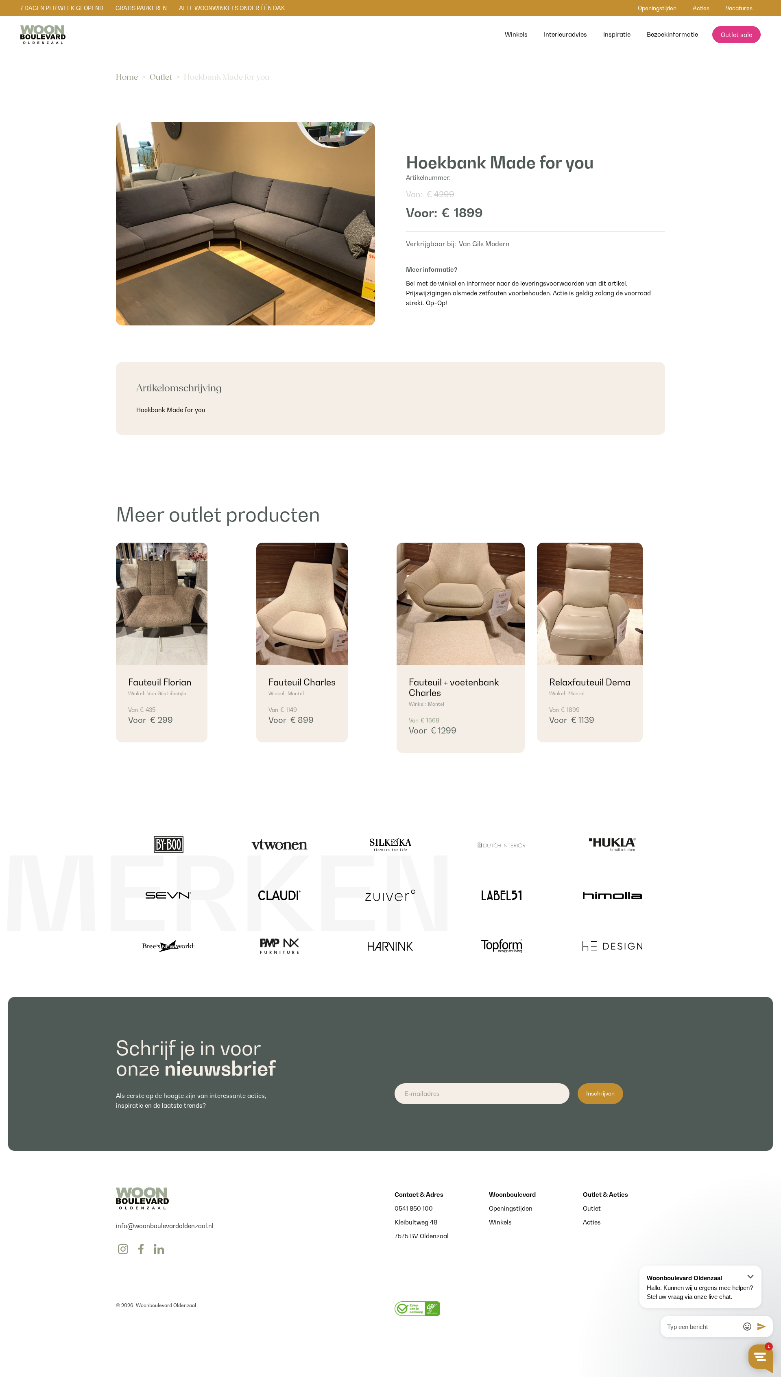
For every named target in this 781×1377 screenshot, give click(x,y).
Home (127, 77)
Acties (592, 1222)
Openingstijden (510, 1208)
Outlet (161, 77)
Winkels (500, 1222)
